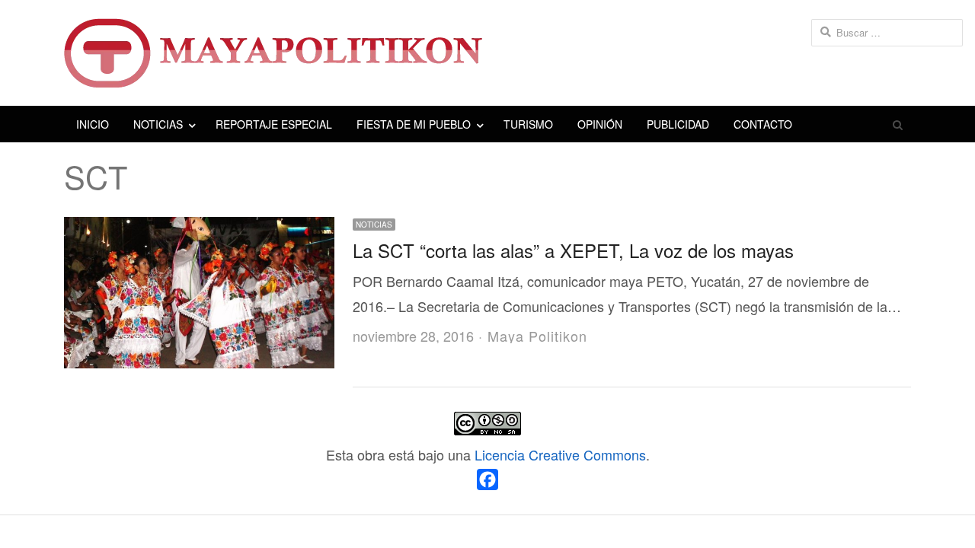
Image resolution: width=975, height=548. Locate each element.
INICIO (92, 124)
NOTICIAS (158, 124)
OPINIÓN (599, 124)
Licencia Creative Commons (560, 454)
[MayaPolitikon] (487, 53)
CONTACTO (763, 124)
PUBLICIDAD (678, 124)
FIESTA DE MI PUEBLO (413, 124)
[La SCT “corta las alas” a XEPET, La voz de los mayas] (199, 229)
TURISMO (528, 124)
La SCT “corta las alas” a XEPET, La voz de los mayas (573, 250)
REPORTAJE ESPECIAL (274, 124)
